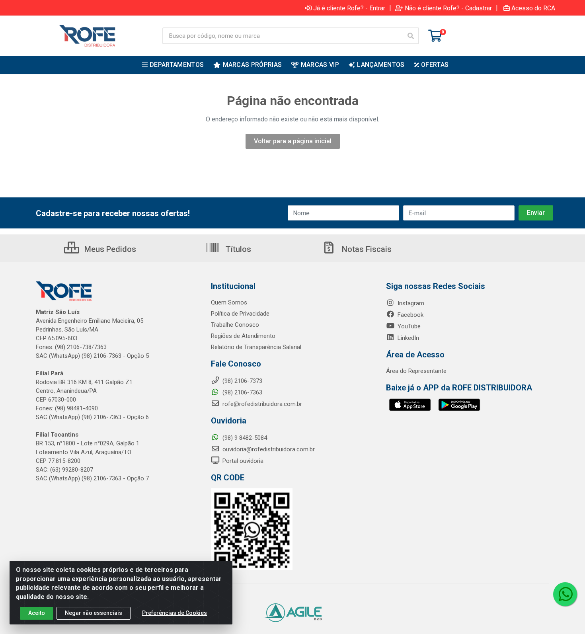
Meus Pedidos (109, 249)
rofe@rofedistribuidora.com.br (261, 404)
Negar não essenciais (93, 613)
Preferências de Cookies (174, 613)
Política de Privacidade (240, 313)
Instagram (410, 303)
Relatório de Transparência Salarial (256, 347)
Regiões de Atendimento (243, 335)
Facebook (409, 314)
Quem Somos (229, 302)
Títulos (237, 249)
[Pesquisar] (410, 35)
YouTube (408, 326)
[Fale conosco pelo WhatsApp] (565, 594)
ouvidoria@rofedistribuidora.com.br (268, 449)
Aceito (36, 613)
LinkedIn (407, 337)
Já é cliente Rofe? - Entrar (349, 8)
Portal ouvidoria (242, 460)
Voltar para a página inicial (293, 141)
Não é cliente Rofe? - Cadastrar (448, 8)
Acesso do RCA (533, 8)
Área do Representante (416, 371)
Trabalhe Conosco (235, 324)
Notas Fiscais (366, 249)
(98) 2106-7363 (241, 392)
